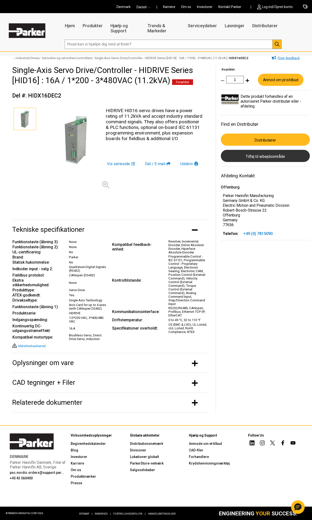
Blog (74, 450)
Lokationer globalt (144, 457)
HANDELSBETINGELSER (162, 513)
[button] (145, 7)
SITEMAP (85, 513)
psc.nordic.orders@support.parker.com (37, 473)
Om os (186, 7)
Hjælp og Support (119, 28)
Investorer (205, 7)
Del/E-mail (155, 163)
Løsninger (234, 25)
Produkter (93, 25)
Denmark (124, 7)
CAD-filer (196, 450)
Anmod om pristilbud (280, 80)
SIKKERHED (103, 513)
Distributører (265, 25)
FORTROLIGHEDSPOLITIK (129, 513)
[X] (272, 444)
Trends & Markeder (156, 28)
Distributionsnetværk (146, 444)
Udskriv (186, 163)
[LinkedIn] (252, 444)
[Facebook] (283, 444)
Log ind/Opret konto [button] (277, 7)
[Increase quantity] (246, 83)
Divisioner (138, 450)
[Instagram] (262, 444)
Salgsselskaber (142, 470)
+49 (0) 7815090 (258, 233)
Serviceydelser (202, 25)
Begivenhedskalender (88, 444)
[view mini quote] (305, 7)
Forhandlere (199, 457)
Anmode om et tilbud (205, 444)
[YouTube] (293, 444)
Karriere (169, 7)
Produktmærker (83, 476)
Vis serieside (118, 163)
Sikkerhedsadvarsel (32, 346)
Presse (76, 483)
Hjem (70, 25)
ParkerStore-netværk (147, 463)
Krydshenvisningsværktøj (209, 463)
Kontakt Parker (229, 7)
